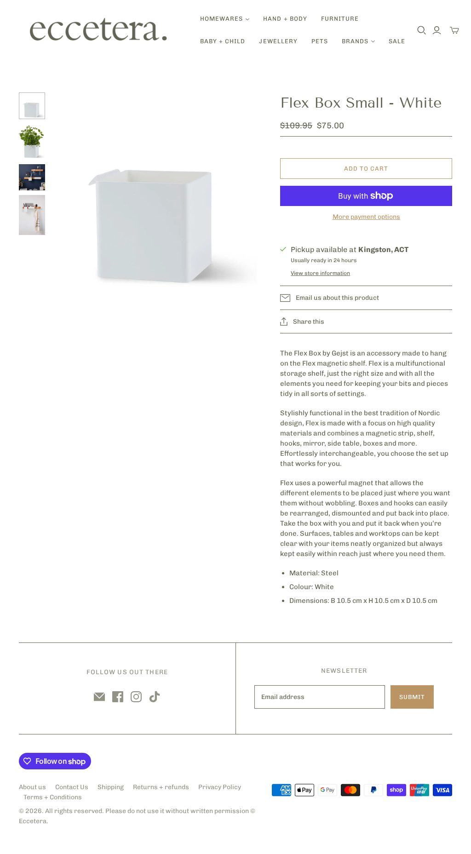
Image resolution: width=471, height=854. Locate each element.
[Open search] (421, 30)
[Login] (437, 30)
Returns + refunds (161, 787)
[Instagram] (136, 696)
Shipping (111, 787)
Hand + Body (285, 18)
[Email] (99, 696)
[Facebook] (117, 696)
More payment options (366, 217)
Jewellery (278, 41)
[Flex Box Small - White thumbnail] (32, 105)
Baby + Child (222, 41)
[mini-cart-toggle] (454, 30)
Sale (397, 41)
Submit (412, 697)
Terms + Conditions (52, 797)
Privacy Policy (219, 787)
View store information (320, 273)
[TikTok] (154, 696)
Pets (319, 41)
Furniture (340, 18)
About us (32, 787)
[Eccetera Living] (99, 30)
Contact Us (71, 787)
